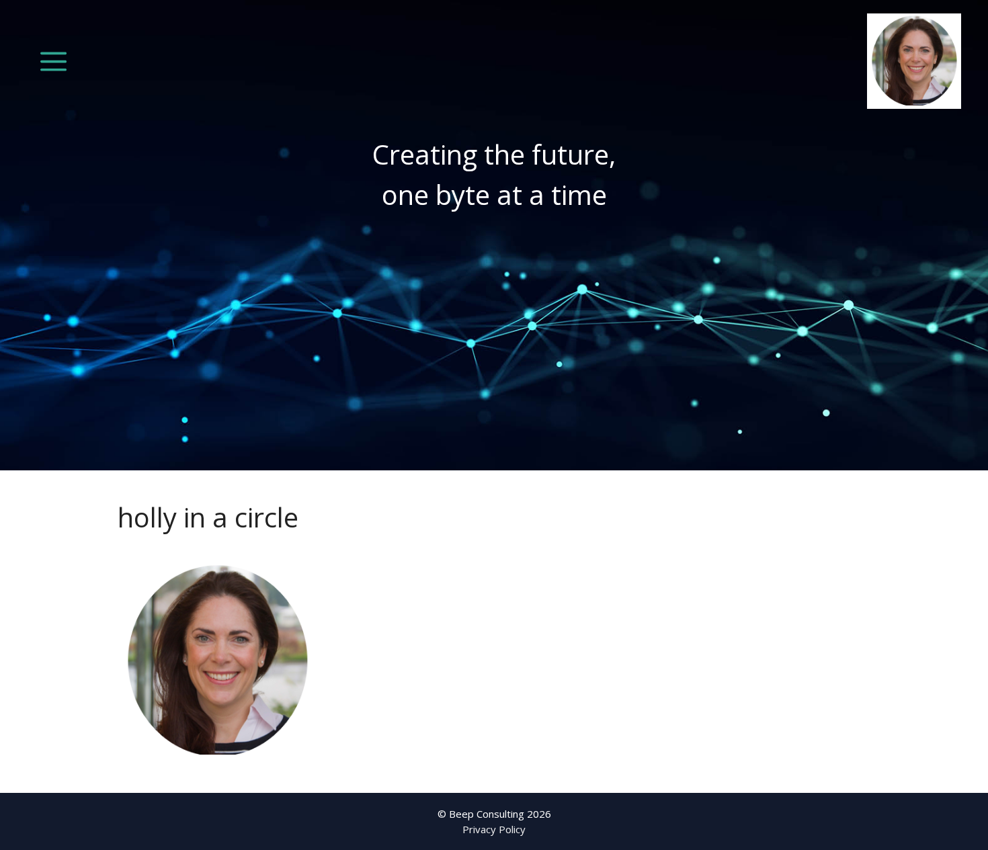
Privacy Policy (494, 829)
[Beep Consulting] (914, 59)
